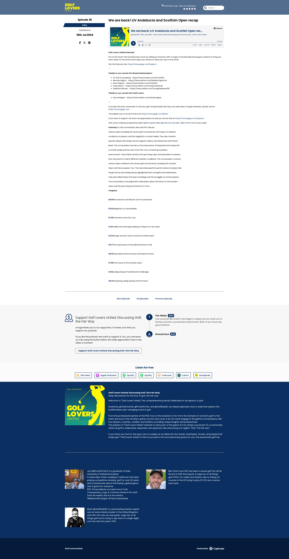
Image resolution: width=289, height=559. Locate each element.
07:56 (111, 217)
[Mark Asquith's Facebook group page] (91, 526)
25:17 (110, 244)
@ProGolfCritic (188, 123)
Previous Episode (163, 298)
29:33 (110, 254)
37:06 (111, 263)
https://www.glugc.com (118, 109)
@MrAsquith (149, 123)
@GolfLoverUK (167, 123)
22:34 (110, 235)
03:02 (111, 208)
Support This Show (123, 445)
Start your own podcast (101, 531)
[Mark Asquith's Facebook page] (88, 526)
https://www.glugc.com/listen (154, 114)
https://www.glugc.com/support (142, 64)
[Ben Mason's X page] (169, 488)
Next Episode (123, 298)
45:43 (111, 281)
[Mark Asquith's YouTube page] (102, 526)
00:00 (111, 199)
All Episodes (142, 298)
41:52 (110, 272)
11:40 (110, 226)
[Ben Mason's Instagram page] (172, 488)
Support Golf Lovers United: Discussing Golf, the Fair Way (108, 350)
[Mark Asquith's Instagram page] (97, 526)
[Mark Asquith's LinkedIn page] (99, 526)
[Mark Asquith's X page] (94, 526)
